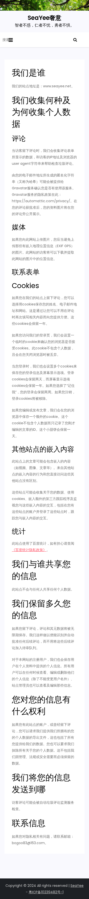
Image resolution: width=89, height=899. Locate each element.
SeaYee (77, 885)
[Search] (75, 39)
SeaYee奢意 (44, 18)
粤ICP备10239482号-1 (46, 892)
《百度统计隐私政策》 (29, 549)
